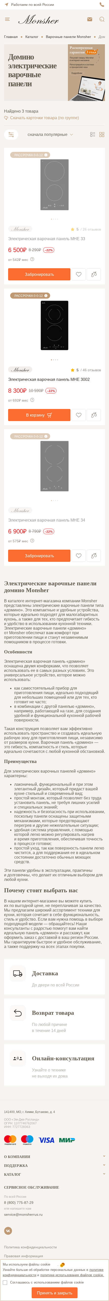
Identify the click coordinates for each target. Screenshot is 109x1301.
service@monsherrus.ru (23, 1214)
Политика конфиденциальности (30, 1247)
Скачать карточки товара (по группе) (44, 118)
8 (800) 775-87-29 (18, 1203)
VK (8, 1231)
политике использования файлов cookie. (72, 1275)
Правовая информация (23, 1256)
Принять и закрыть (54, 1293)
